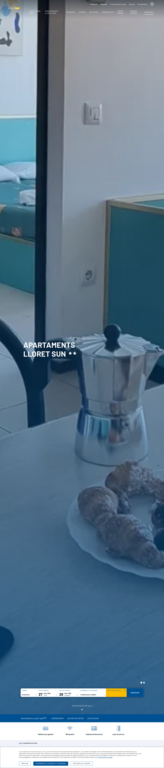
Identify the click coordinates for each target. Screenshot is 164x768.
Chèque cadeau (133, 12)
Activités (93, 12)
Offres (82, 12)
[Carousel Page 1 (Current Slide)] (141, 683)
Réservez (149, 12)
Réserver (135, 693)
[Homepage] (14, 8)
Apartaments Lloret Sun (51, 12)
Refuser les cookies (81, 763)
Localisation (93, 718)
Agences (132, 4)
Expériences (108, 12)
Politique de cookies (105, 757)
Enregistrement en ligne (118, 4)
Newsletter (94, 4)
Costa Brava (120, 12)
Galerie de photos (75, 718)
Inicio (20, 743)
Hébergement (57, 718)
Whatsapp (103, 4)
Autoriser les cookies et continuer (51, 763)
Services (71, 12)
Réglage (24, 763)
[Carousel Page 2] (144, 683)
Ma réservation (143, 4)
